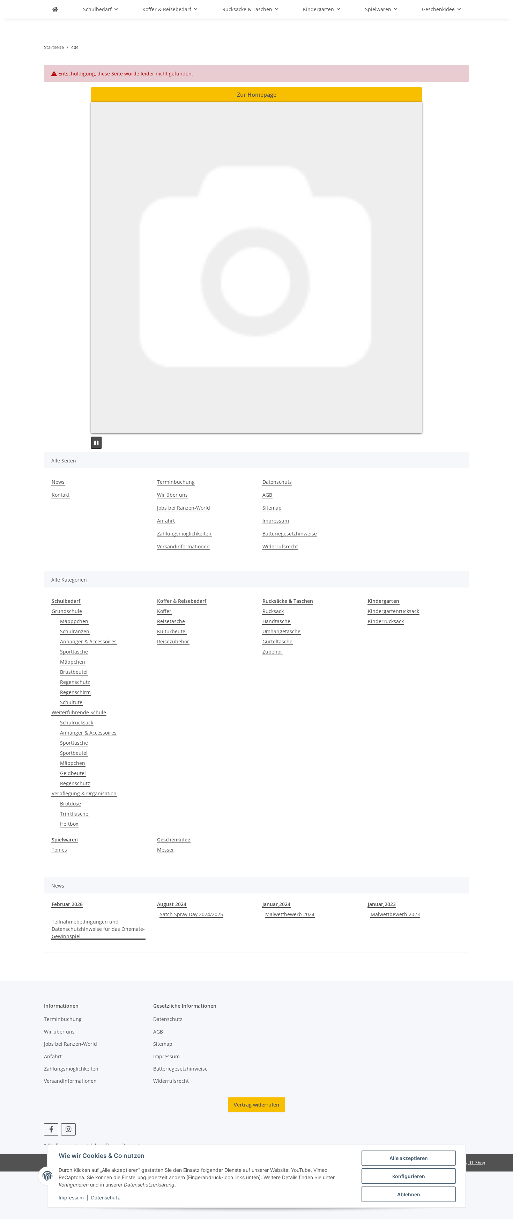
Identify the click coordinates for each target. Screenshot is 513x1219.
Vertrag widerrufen (256, 1104)
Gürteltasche (277, 641)
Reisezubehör (173, 641)
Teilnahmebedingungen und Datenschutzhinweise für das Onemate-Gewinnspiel (98, 929)
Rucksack (273, 611)
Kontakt (60, 494)
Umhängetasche (281, 631)
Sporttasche (74, 651)
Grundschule (67, 611)
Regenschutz (75, 682)
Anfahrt (166, 520)
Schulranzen (74, 631)
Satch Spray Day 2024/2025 (191, 914)
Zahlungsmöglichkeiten (184, 533)
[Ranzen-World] (55, 9)
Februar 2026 (67, 904)
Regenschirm (75, 692)
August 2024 (171, 904)
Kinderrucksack (386, 621)
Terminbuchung (176, 482)
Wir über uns (172, 494)
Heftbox (69, 823)
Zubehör (272, 651)
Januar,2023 (382, 904)
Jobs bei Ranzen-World (183, 507)
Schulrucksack (76, 722)
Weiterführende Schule (79, 712)
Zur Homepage (256, 94)
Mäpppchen (74, 621)
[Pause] (96, 443)
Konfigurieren (408, 1176)
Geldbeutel (73, 773)
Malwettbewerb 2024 (289, 914)
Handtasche (276, 621)
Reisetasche (171, 621)
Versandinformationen (183, 546)
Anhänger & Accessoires (88, 641)
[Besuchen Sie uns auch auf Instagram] (68, 1129)
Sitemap (272, 507)
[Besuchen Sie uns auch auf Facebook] (51, 1129)
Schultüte (71, 702)
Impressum (71, 1197)
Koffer (164, 611)
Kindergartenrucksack (393, 611)
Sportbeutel (74, 753)
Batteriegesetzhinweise (289, 533)
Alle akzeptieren (408, 1158)
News (58, 482)
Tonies (59, 849)
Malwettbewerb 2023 (395, 914)
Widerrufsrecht (280, 546)
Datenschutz (105, 1197)
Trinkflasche (74, 813)
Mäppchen (72, 661)
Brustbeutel (74, 672)
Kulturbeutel (172, 631)
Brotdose (70, 803)
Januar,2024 (276, 904)
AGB (267, 494)
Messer (165, 849)
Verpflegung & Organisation (84, 793)
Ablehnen (408, 1194)
